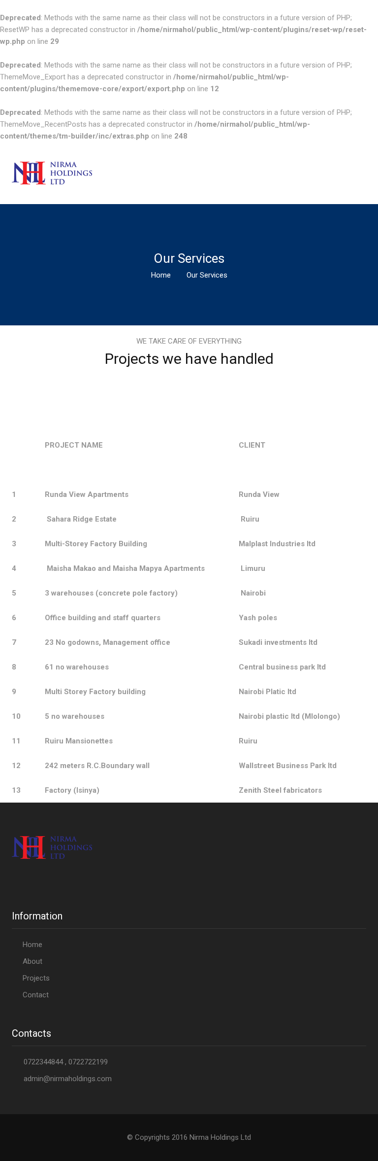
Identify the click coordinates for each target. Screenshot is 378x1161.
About (32, 961)
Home (161, 275)
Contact (36, 994)
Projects (36, 978)
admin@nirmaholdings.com (68, 1078)
